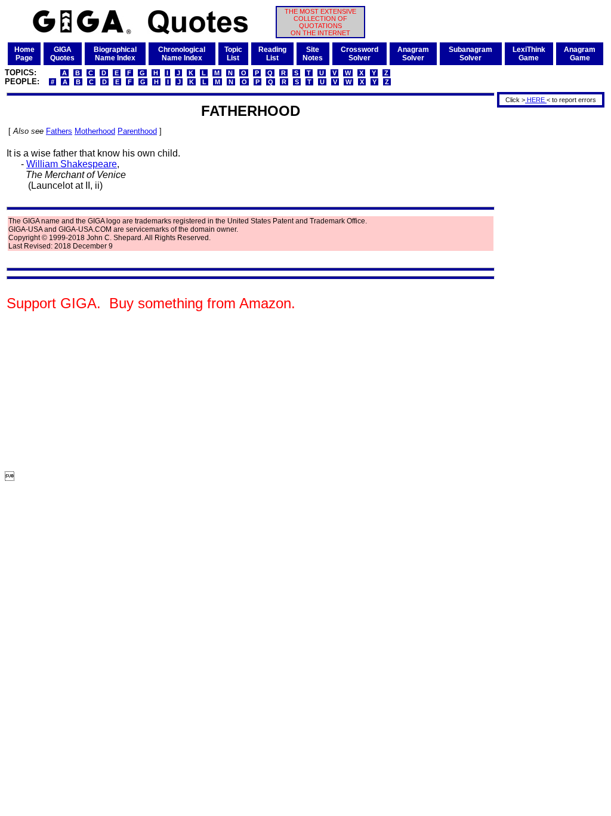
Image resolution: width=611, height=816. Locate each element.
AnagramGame (579, 53)
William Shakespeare (71, 164)
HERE (536, 99)
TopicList (233, 53)
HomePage (24, 53)
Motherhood (95, 131)
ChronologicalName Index (181, 53)
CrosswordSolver (359, 53)
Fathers (59, 131)
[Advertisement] (546, 288)
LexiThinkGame (529, 53)
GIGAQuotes (62, 53)
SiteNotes (313, 53)
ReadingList (272, 53)
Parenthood (137, 131)
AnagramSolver (413, 53)
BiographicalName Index (115, 53)
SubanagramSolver (470, 53)
